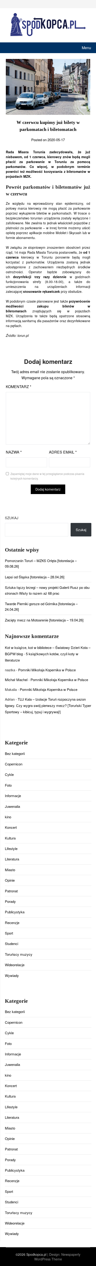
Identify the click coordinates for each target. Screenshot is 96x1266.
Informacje (13, 795)
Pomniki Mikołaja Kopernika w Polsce (47, 669)
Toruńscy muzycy (18, 954)
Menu (86, 47)
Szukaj (11, 517)
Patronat (11, 890)
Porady (10, 901)
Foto (8, 785)
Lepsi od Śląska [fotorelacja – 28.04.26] (34, 576)
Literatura (12, 859)
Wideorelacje (14, 964)
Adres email (63, 452)
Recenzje (12, 922)
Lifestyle (11, 848)
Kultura (10, 838)
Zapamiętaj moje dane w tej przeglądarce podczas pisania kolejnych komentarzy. (47, 476)
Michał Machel (16, 679)
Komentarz (18, 386)
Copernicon (13, 763)
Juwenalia (12, 806)
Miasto (10, 869)
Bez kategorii (15, 753)
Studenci (11, 943)
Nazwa (14, 452)
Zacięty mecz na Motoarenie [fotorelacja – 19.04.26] (44, 620)
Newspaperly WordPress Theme (57, 1256)
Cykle (9, 774)
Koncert (11, 827)
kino (8, 816)
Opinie (10, 880)
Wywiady (12, 975)
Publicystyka (14, 911)
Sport (9, 933)
